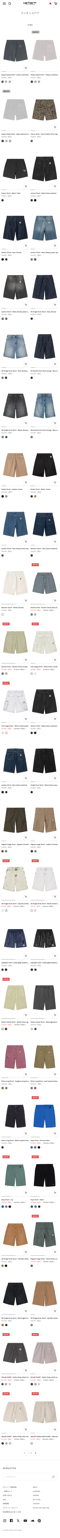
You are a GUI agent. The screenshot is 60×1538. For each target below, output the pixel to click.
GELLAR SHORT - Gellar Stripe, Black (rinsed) (15, 1377)
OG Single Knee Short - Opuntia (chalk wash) (15, 904)
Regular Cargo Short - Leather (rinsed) (44, 844)
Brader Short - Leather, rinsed (11, 489)
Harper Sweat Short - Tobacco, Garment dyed (45, 75)
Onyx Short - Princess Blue (40, 1140)
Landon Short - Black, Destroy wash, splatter (15, 312)
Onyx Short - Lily (7, 1200)
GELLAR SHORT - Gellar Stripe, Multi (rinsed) (45, 1377)
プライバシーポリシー (10, 1508)
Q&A (4, 1499)
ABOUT (35, 1487)
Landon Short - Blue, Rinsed (11, 252)
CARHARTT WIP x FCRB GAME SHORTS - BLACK (45, 963)
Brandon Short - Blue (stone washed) (44, 548)
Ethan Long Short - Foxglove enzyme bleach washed (15, 1081)
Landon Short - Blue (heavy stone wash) (15, 548)
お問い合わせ (7, 1495)
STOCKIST (36, 1504)
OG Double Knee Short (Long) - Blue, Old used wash (45, 430)
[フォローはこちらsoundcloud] (32, 1522)
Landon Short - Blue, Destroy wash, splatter (45, 252)
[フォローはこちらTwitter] (18, 1521)
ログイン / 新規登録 (10, 1487)
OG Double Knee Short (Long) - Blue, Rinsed (45, 371)
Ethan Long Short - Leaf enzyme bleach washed (45, 1081)
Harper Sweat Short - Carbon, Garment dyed (15, 75)
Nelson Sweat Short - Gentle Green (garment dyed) (15, 1022)
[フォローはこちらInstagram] (5, 1521)
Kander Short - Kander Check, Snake (14, 667)
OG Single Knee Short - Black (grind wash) (15, 1318)
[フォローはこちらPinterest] (39, 1520)
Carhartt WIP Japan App (41, 1508)
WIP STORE (36, 1499)
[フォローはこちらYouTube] (25, 1521)
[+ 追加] (25, 67)
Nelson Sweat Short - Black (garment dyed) (45, 1022)
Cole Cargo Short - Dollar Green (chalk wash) (45, 667)
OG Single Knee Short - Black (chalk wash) (45, 904)
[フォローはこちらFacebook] (11, 1520)
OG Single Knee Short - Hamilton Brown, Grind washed (15, 1259)
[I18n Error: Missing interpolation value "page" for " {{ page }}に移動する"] (35, 1453)
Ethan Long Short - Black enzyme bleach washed (15, 1140)
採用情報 (6, 1504)
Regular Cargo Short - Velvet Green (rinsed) (45, 1259)
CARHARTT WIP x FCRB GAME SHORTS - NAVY (15, 963)
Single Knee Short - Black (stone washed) (45, 785)
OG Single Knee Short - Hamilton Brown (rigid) (45, 1318)
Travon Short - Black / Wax (10, 193)
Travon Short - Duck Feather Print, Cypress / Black (45, 134)
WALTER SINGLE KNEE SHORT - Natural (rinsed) (45, 1436)
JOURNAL (36, 1495)
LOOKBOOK (36, 1491)
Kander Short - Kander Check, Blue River (45, 607)
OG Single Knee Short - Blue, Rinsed (43, 312)
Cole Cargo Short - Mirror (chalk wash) (14, 726)
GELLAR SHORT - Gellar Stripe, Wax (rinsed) (15, 1436)
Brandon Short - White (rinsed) (12, 607)
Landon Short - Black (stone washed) (44, 726)
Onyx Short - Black (37, 1200)
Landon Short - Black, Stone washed (43, 193)
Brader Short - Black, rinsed (40, 489)
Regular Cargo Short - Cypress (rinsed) (15, 844)
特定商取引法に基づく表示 (12, 1512)
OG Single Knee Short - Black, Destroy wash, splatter (15, 430)
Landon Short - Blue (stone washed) (14, 785)
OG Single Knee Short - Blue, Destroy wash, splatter (15, 371)
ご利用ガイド (7, 1491)
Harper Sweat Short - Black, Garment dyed (15, 134)
